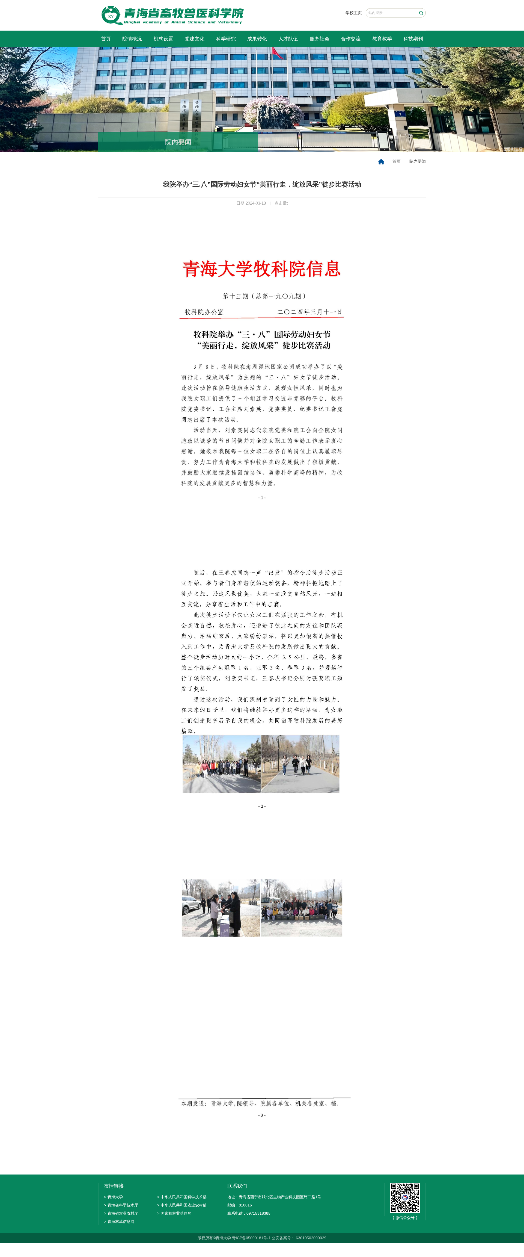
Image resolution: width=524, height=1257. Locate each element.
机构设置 (163, 39)
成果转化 (257, 39)
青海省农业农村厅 (121, 1213)
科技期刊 (413, 39)
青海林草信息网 (119, 1221)
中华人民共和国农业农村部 (182, 1205)
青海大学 (113, 1197)
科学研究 (226, 39)
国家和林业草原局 (174, 1213)
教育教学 (382, 39)
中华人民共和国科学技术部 (182, 1197)
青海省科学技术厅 (121, 1205)
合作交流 (351, 39)
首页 (106, 39)
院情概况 (132, 39)
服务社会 (319, 39)
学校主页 (354, 12)
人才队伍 (288, 39)
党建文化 (194, 39)
